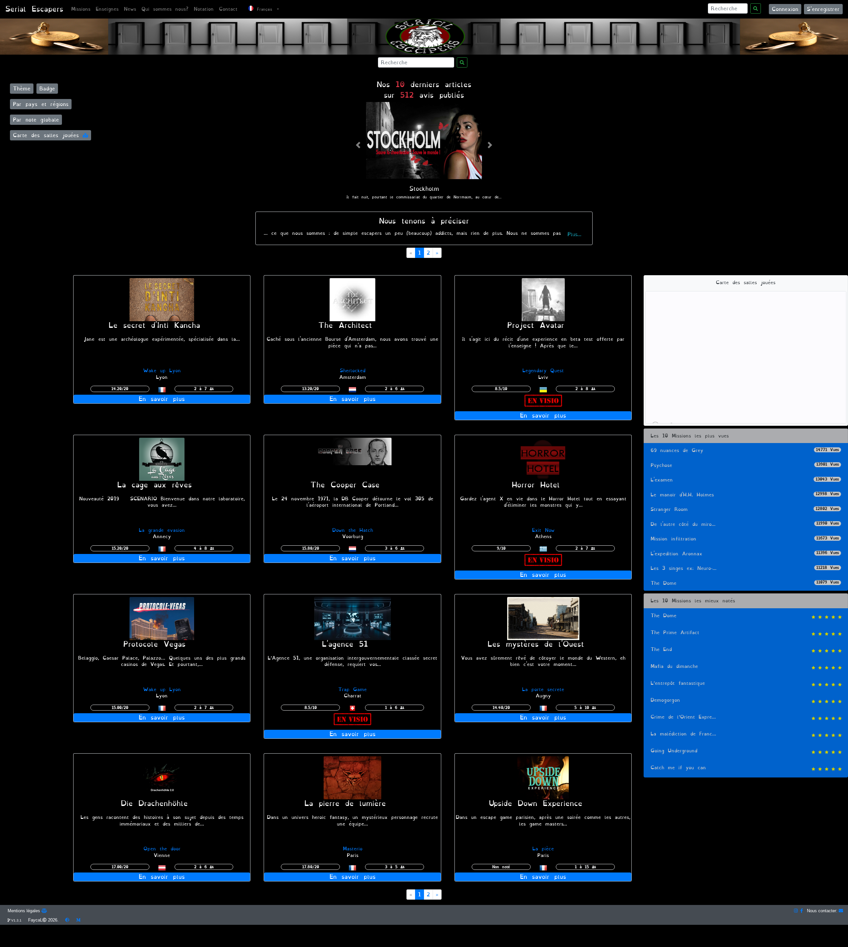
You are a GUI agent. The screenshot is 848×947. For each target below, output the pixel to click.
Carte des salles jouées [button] (48, 135)
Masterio (352, 849)
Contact (228, 9)
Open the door (162, 849)
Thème (21, 88)
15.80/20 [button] (310, 548)
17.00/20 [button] (120, 867)
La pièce (543, 849)
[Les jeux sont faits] (162, 617)
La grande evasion (162, 530)
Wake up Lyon (162, 371)
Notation (204, 9)
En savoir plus (162, 399)
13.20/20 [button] (310, 389)
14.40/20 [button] (501, 708)
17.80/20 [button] (310, 867)
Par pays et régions (41, 104)
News (130, 9)
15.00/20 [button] (120, 708)
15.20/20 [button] (120, 548)
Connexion (785, 9)
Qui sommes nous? (164, 9)
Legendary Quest (543, 371)
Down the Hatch (352, 530)
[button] (358, 145)
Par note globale (36, 119)
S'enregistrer (823, 9)
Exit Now (543, 530)
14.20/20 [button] (119, 389)
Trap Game (352, 689)
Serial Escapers (34, 9)
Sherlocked (352, 371)
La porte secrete (543, 689)
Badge (47, 88)
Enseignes (107, 9)
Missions (80, 9)
